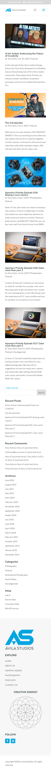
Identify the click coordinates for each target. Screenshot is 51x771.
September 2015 (12, 546)
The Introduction (14, 122)
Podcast (34, 58)
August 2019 (10, 484)
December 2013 (12, 554)
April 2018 (10, 528)
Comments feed (12, 604)
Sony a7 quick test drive (27, 448)
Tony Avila (12, 58)
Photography (35, 198)
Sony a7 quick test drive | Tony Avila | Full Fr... (25, 456)
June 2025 (9, 480)
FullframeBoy (11, 452)
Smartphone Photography (16, 575)
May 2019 (9, 493)
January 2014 (11, 550)
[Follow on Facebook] (7, 741)
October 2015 (11, 541)
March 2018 (10, 532)
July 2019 (9, 489)
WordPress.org (11, 608)
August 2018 (10, 515)
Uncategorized (19, 352)
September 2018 (12, 511)
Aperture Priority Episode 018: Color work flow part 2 (24, 269)
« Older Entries (11, 388)
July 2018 (9, 519)
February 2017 (11, 537)
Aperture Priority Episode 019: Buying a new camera (21, 194)
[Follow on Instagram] (13, 741)
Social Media (10, 579)
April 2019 (10, 497)
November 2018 (12, 506)
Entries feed (10, 599)
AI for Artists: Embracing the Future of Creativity (24, 54)
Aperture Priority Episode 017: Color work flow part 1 (24, 344)
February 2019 (11, 502)
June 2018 (9, 524)
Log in (7, 595)
